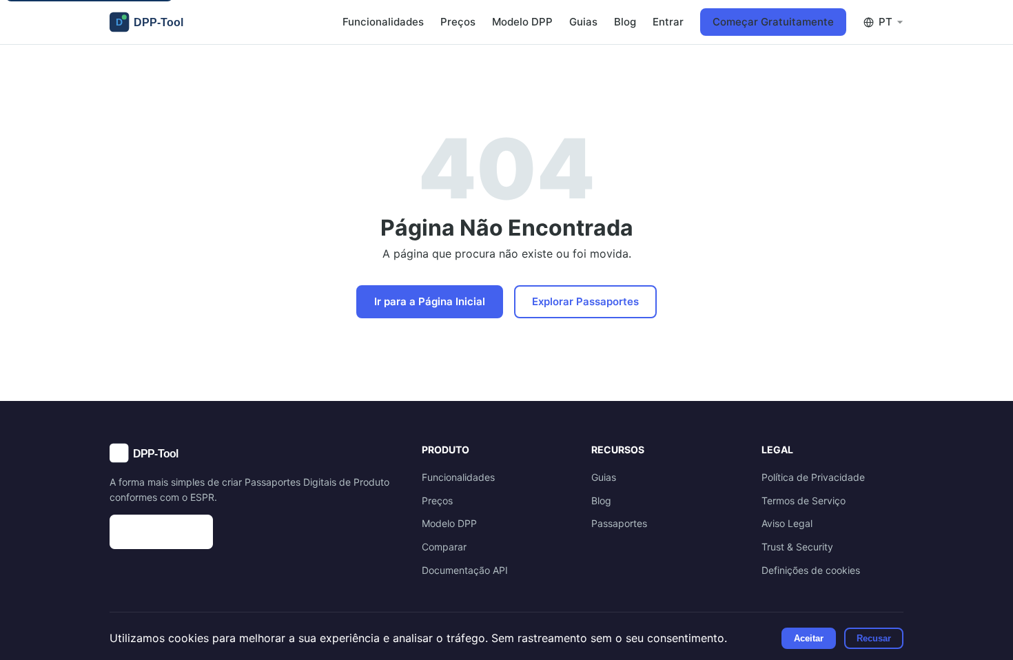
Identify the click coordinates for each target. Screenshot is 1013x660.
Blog (625, 21)
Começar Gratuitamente (773, 21)
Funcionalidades (383, 21)
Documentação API (465, 570)
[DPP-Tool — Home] (152, 22)
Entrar (668, 21)
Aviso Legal (786, 523)
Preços (457, 21)
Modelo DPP (522, 21)
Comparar (444, 547)
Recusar (874, 638)
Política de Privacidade (813, 477)
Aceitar (808, 638)
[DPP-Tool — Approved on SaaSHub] (252, 532)
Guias (583, 21)
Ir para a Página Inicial (429, 301)
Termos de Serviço (803, 500)
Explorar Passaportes (585, 301)
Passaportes (619, 523)
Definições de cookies (810, 570)
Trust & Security (797, 547)
